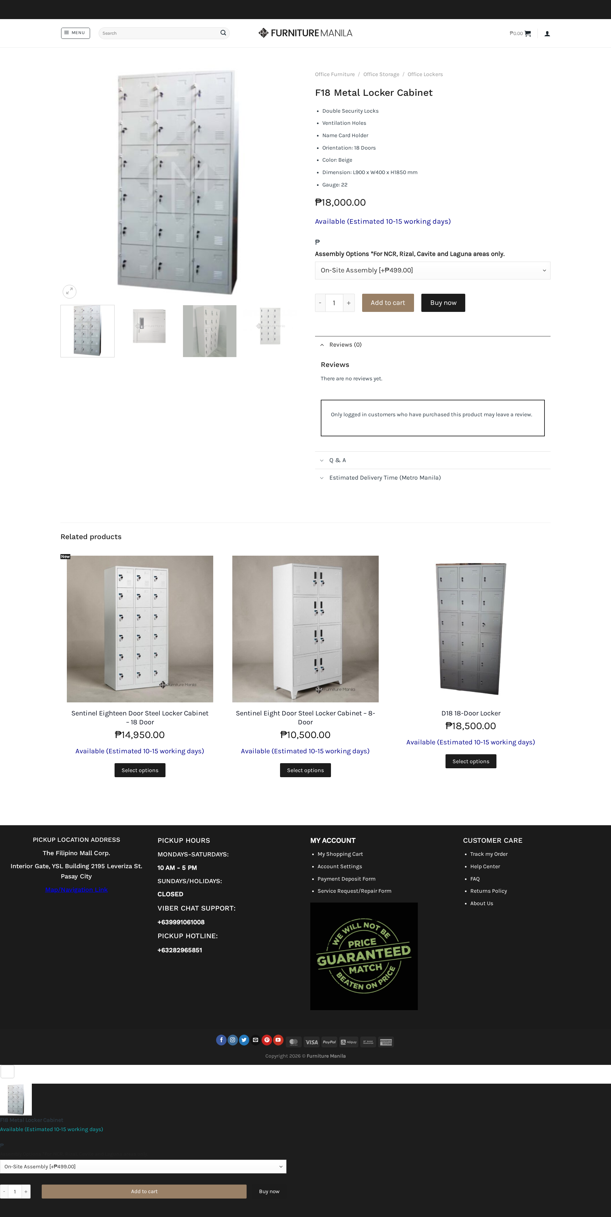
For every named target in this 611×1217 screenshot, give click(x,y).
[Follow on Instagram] (233, 1040)
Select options (140, 770)
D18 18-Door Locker (471, 713)
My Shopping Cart (340, 854)
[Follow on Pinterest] (267, 1040)
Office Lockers (425, 74)
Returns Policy (488, 891)
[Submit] (223, 33)
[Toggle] (322, 344)
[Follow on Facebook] (221, 1040)
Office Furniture (335, 74)
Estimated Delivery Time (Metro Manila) (385, 477)
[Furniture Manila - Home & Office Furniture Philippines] (305, 33)
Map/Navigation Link (76, 889)
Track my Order (489, 854)
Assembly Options (410, 253)
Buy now (443, 303)
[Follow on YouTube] (278, 1040)
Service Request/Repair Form (354, 891)
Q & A (337, 460)
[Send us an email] (255, 1040)
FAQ (475, 879)
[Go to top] (7, 1072)
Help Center (485, 866)
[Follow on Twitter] (244, 1040)
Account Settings (340, 866)
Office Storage (381, 74)
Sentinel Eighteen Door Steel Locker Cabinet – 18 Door (139, 718)
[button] (75, 33)
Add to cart (388, 303)
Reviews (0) (345, 344)
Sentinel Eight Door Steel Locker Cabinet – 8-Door (305, 718)
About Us (481, 903)
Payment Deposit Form (347, 879)
